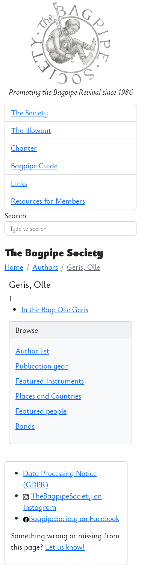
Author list (32, 351)
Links (19, 183)
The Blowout (31, 130)
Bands (25, 426)
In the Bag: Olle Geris (54, 309)
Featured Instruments (49, 381)
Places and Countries (48, 396)
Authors (45, 267)
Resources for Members (48, 201)
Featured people (41, 411)
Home (14, 267)
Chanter (24, 148)
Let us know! (65, 547)
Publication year (41, 366)
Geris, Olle (83, 267)
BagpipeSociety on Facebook (74, 518)
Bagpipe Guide (34, 165)
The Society (29, 112)
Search (15, 215)
